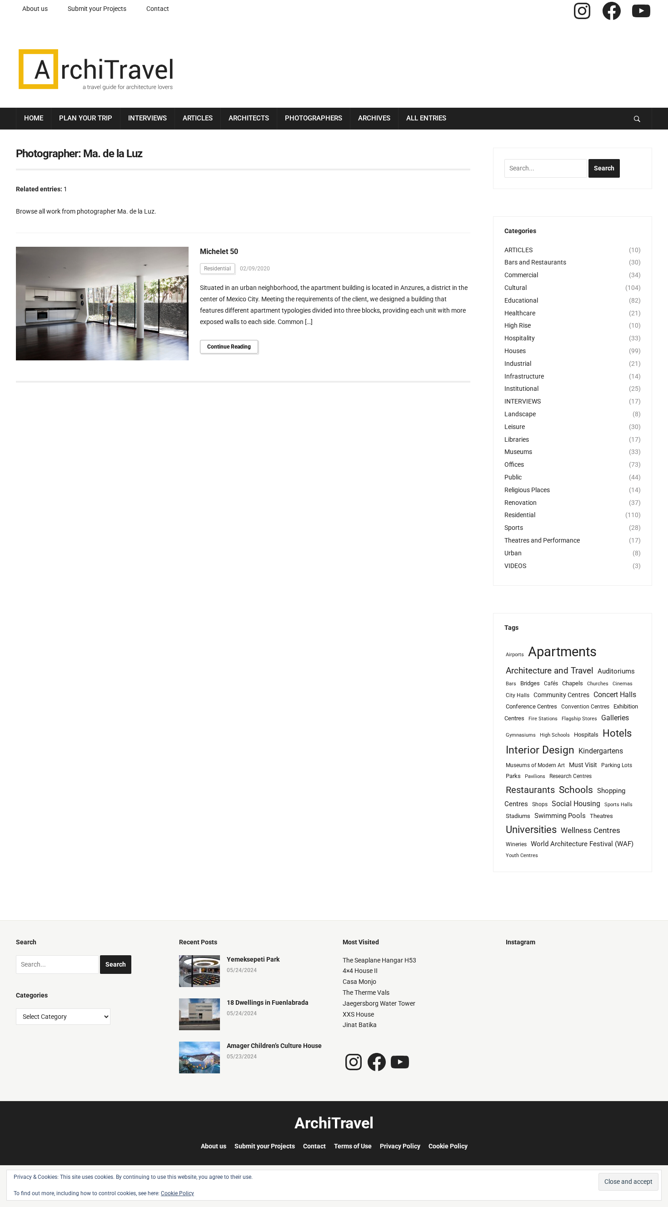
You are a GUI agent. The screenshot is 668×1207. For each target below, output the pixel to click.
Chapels (572, 683)
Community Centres (561, 694)
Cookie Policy (448, 1146)
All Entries (426, 118)
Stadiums (518, 816)
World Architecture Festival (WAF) (582, 844)
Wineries (516, 844)
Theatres (601, 816)
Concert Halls (614, 694)
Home (33, 118)
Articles (198, 118)
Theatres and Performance (542, 540)
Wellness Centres (590, 830)
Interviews (147, 118)
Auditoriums (616, 671)
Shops (540, 804)
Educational (521, 300)
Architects (249, 118)
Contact (157, 8)
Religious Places (527, 490)
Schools (576, 789)
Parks (513, 776)
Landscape (520, 414)
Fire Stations (543, 719)
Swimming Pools (560, 816)
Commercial (521, 275)
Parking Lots (616, 765)
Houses (515, 350)
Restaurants (530, 790)
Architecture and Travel (549, 670)
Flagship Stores (579, 719)
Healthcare (519, 313)
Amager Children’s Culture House (274, 1045)
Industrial (517, 363)
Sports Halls (618, 805)
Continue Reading (229, 347)
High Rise (517, 325)
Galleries (615, 717)
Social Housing (576, 803)
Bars (511, 684)
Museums (518, 451)
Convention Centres (585, 706)
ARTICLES (518, 250)
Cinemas (623, 684)
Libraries (516, 439)
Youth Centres (522, 855)
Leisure (514, 426)
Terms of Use (353, 1146)
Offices (514, 464)
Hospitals (586, 734)
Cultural (515, 287)
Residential (217, 268)
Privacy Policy (400, 1146)
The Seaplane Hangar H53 (379, 960)
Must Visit (583, 764)
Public (513, 477)
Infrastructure (524, 376)
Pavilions (535, 776)
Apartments (562, 651)
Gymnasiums (521, 735)
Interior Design (540, 750)
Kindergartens (600, 751)
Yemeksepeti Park (253, 959)
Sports (513, 527)
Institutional (521, 388)
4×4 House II (360, 970)
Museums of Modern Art (535, 765)
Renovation (520, 502)
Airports (515, 655)
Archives (374, 118)
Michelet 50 (219, 251)
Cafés (551, 683)
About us (35, 8)
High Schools (555, 735)
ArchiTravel (334, 1123)
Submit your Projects (97, 8)
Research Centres (570, 776)
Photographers (313, 118)
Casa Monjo (359, 981)
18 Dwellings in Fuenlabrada (268, 1002)
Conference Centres (531, 706)
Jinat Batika (360, 1024)
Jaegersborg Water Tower (379, 1003)
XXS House (358, 1014)
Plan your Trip (85, 118)
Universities (531, 829)
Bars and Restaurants (535, 262)
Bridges (530, 683)
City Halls (517, 695)
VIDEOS (515, 565)
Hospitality (519, 338)
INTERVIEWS (522, 401)
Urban (513, 553)
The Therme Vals (366, 992)
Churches (597, 684)
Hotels (617, 733)
